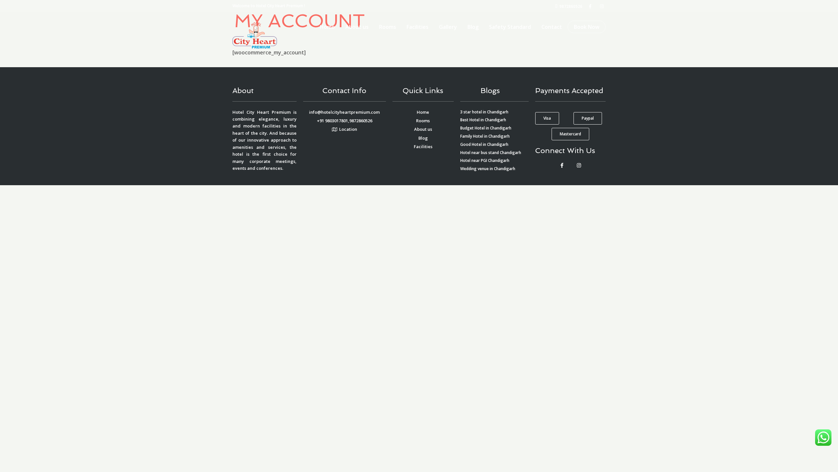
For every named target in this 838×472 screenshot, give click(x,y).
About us (357, 26)
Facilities (417, 26)
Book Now (586, 27)
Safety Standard (510, 26)
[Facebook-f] (562, 165)
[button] (547, 118)
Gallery (448, 26)
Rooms (387, 26)
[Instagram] (579, 165)
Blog (473, 26)
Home (327, 26)
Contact (551, 26)
